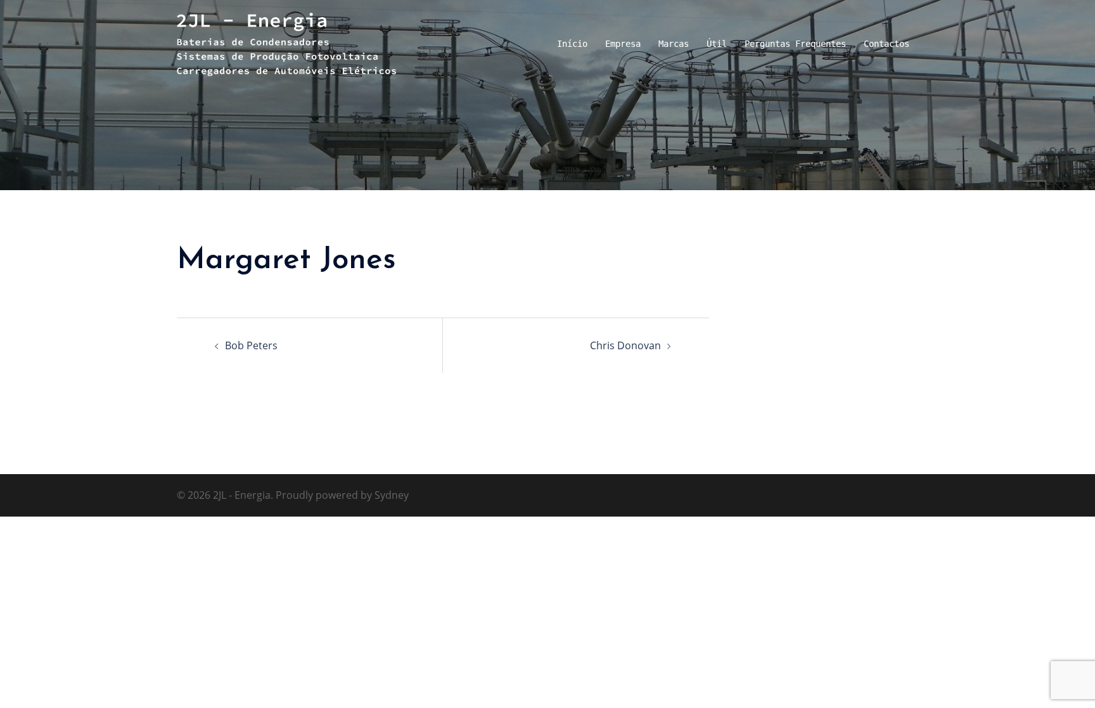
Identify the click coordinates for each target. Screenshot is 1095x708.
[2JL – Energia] (286, 43)
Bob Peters (251, 345)
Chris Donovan (625, 345)
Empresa (623, 44)
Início (572, 44)
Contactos (886, 44)
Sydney (392, 495)
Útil (717, 44)
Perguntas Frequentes (795, 44)
